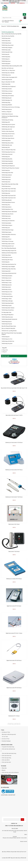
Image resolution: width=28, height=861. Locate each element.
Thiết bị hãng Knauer (6, 179)
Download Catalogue (6, 740)
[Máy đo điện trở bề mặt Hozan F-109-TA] (14, 404)
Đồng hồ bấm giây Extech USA (9, 197)
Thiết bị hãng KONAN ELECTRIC (9, 273)
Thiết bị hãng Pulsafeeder (7, 161)
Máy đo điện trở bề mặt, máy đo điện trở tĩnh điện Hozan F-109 (14, 388)
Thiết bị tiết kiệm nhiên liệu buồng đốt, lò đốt (12, 65)
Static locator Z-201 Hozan (14, 524)
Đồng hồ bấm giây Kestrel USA (9, 195)
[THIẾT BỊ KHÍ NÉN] (14, 359)
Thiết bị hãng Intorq (6, 181)
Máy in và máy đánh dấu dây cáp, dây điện (11, 33)
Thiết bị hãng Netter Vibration (8, 307)
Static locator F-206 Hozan (14, 551)
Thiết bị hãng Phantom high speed (9, 211)
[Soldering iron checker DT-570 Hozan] (14, 567)
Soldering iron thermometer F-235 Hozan (14, 497)
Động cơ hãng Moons (6, 280)
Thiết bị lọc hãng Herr (6, 111)
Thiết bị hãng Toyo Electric (7, 135)
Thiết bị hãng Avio (6, 59)
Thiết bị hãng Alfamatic (7, 200)
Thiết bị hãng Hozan (6, 61)
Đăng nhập (4, 768)
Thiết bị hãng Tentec (6, 40)
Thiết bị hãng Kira (5, 262)
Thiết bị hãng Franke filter (7, 172)
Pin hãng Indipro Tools (6, 312)
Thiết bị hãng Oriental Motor (8, 310)
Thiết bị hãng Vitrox (6, 204)
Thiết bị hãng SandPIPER (7, 163)
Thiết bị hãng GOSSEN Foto (8, 341)
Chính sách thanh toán (6, 755)
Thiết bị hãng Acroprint (6, 305)
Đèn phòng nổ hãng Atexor (7, 314)
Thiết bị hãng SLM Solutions (8, 95)
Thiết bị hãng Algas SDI (7, 100)
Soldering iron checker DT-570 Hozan (14, 578)
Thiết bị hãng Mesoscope (7, 317)
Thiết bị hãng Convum (6, 278)
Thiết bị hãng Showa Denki (7, 45)
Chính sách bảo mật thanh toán (8, 749)
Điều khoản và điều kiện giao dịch (9, 734)
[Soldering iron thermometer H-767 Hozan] (14, 458)
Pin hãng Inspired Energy (7, 296)
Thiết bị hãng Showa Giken (7, 142)
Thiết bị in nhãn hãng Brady (8, 131)
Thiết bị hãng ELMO (6, 271)
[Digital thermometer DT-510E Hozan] (14, 649)
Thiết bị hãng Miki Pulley (7, 52)
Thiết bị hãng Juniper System (8, 243)
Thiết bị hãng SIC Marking (7, 119)
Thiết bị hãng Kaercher (7, 284)
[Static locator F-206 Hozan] (14, 540)
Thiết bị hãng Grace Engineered (8, 86)
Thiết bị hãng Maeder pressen (8, 202)
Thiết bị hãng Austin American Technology (11, 107)
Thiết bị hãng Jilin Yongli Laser (8, 126)
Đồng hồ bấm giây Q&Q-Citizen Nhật (10, 184)
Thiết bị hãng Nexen (6, 186)
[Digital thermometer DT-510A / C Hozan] (14, 622)
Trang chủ (3, 26)
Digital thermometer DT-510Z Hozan (14, 687)
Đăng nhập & (7, 20)
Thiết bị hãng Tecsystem (7, 343)
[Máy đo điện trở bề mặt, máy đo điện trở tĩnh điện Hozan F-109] (14, 377)
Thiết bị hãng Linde (6, 193)
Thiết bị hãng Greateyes (7, 225)
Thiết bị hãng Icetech (6, 287)
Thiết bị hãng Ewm (6, 170)
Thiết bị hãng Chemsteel (7, 154)
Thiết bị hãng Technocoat (7, 114)
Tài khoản (7, 22)
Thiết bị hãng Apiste (6, 63)
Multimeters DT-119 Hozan (14, 716)
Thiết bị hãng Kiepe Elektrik (8, 303)
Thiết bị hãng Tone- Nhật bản (8, 72)
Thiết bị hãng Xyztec (6, 216)
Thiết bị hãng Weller (6, 84)
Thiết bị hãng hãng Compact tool (9, 250)
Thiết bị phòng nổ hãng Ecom (8, 165)
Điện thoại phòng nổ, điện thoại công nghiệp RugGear (12, 333)
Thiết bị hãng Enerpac (6, 43)
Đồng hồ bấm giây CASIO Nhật (9, 188)
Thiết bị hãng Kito (5, 54)
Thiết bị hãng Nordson (6, 207)
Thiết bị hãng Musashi (6, 97)
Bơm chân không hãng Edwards (9, 248)
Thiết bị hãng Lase (6, 227)
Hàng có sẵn (5, 350)
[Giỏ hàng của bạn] (20, 21)
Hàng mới (4, 351)
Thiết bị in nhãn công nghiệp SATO (9, 77)
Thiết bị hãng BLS (6, 336)
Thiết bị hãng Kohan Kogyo (7, 229)
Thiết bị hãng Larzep (6, 75)
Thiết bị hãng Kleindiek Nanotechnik (9, 319)
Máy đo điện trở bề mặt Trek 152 (11, 851)
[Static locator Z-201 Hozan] (14, 513)
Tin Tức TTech (5, 736)
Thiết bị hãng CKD (6, 122)
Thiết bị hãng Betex (6, 56)
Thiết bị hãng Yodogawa (7, 47)
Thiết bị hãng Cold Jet (6, 289)
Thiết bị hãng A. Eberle (7, 298)
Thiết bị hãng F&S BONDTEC (8, 220)
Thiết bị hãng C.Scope (6, 282)
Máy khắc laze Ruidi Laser (7, 68)
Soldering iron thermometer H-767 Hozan (14, 469)
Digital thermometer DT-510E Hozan (14, 660)
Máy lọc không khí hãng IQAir (8, 328)
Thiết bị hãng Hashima (7, 294)
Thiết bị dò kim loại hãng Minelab (9, 330)
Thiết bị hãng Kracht (6, 177)
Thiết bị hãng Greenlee (7, 88)
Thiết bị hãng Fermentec (7, 257)
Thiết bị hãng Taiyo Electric (7, 213)
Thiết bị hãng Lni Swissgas (7, 241)
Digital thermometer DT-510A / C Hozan (14, 633)
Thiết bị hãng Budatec (6, 223)
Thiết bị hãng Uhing (6, 102)
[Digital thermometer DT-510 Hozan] (14, 595)
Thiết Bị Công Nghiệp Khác (8, 32)
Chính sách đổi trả (6, 759)
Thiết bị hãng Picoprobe (7, 323)
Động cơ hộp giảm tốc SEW (8, 81)
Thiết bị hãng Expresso (7, 109)
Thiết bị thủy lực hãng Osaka (8, 70)
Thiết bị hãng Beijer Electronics (8, 152)
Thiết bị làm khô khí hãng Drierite (9, 252)
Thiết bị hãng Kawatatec (7, 275)
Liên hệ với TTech (5, 738)
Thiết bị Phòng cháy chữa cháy (9, 268)
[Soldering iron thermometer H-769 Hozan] (14, 431)
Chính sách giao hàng (6, 757)
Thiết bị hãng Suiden (6, 49)
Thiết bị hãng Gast (6, 156)
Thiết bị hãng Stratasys (7, 93)
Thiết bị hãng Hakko (6, 38)
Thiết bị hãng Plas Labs (7, 145)
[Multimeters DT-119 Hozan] (14, 705)
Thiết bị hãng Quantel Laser (8, 245)
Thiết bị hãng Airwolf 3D (7, 79)
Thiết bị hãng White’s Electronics (9, 234)
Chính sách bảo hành (6, 762)
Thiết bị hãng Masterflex (7, 158)
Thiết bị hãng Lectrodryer (7, 91)
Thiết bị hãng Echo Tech (7, 339)
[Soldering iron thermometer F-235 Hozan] (14, 486)
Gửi (22, 819)
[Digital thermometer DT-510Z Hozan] (14, 676)
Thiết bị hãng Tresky (6, 218)
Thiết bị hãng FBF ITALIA (7, 259)
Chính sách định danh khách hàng (9, 753)
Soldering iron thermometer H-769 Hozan (14, 442)
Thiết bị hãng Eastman (7, 321)
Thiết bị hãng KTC (6, 236)
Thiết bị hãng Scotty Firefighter (8, 266)
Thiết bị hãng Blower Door (7, 209)
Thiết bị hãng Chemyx (6, 239)
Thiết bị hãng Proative (6, 232)
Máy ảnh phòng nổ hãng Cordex (9, 326)
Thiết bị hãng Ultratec (6, 255)
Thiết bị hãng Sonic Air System (8, 124)
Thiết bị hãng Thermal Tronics (8, 133)
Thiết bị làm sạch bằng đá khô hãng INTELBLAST (10, 117)
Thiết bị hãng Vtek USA (7, 129)
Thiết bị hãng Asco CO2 (7, 291)
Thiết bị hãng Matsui (6, 140)
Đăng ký (12, 20)
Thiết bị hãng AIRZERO (7, 104)
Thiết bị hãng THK (6, 147)
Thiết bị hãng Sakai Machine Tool (9, 264)
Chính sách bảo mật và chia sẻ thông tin (10, 772)
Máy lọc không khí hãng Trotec (9, 149)
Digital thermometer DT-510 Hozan (14, 606)
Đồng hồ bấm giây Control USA (9, 190)
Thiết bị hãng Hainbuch (7, 174)
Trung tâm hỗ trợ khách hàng (8, 746)
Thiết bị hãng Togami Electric (8, 138)
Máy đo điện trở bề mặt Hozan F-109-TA (14, 415)
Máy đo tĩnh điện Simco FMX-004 (11, 857)
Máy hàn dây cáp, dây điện (8, 36)
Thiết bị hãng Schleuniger (7, 300)
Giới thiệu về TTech (6, 732)
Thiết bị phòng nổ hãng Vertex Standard (10, 168)
